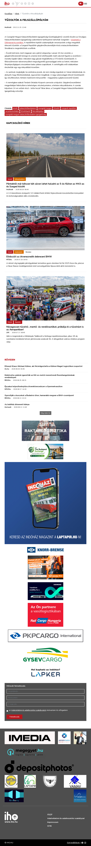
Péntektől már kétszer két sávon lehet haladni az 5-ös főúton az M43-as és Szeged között (45, 185)
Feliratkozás (14, 716)
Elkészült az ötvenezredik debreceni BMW (29, 256)
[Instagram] (85, 842)
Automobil (18, 252)
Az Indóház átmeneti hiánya (17, 404)
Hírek (17, 13)
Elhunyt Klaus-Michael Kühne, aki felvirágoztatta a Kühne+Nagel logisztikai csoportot (43, 366)
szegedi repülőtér (69, 108)
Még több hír (45, 413)
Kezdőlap (8, 13)
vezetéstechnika (12, 111)
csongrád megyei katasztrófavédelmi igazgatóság (25, 114)
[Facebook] (82, 842)
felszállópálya (38, 111)
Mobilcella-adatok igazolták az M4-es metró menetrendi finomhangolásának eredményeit (40, 376)
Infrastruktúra (19, 179)
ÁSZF (49, 814)
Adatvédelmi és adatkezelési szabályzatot (28, 710)
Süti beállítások (73, 842)
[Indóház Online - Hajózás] (29, 3)
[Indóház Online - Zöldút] (25, 3)
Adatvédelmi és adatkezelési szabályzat (66, 818)
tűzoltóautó (25, 111)
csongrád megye (45, 108)
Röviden (28, 252)
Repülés (18, 322)
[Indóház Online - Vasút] (13, 3)
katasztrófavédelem (28, 108)
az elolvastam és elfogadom (38, 710)
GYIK (49, 826)
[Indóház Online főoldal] (33, 3)
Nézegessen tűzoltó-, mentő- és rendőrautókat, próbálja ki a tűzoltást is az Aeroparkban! (45, 328)
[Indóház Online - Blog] (22, 3)
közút (15, 108)
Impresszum (52, 822)
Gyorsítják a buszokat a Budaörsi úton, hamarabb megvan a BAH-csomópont (39, 395)
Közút (10, 179)
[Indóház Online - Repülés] (17, 3)
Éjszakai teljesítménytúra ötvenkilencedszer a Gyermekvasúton (33, 386)
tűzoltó (57, 108)
